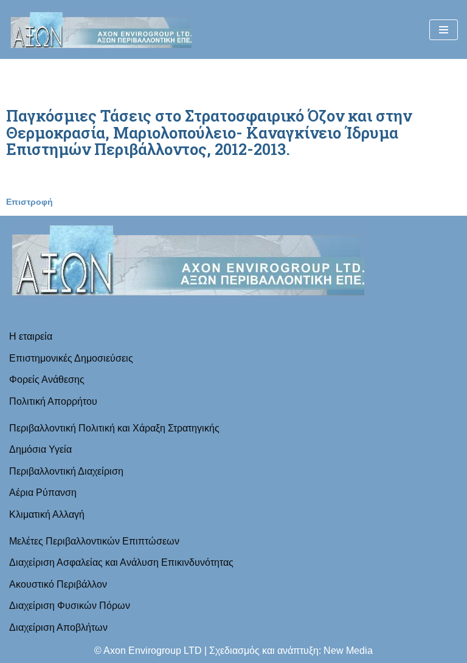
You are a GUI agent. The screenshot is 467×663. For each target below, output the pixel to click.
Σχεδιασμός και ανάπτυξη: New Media (291, 650)
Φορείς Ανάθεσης (47, 379)
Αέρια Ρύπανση (43, 492)
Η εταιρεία (30, 336)
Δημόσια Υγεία (40, 449)
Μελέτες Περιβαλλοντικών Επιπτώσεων (94, 541)
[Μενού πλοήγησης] (443, 29)
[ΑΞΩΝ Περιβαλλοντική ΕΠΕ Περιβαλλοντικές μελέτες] (101, 29)
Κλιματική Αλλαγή (47, 514)
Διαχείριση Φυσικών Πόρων (69, 605)
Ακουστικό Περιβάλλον (58, 584)
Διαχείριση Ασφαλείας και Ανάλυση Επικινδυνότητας (121, 562)
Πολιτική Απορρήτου (53, 401)
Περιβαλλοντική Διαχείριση (66, 471)
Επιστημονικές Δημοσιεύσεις (71, 358)
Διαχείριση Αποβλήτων (58, 627)
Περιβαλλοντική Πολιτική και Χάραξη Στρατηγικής (114, 428)
